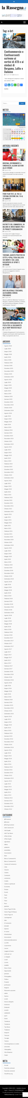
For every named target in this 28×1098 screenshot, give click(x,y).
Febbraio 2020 (8, 565)
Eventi (6, 892)
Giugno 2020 (8, 553)
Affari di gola (7, 839)
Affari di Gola (8, 836)
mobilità (6, 965)
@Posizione (7, 819)
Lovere (6, 962)
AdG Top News (8, 833)
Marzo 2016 (7, 697)
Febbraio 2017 (8, 666)
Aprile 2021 (7, 525)
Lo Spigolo (7, 957)
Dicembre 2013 (8, 772)
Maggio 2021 (8, 522)
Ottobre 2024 (8, 407)
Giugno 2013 (8, 786)
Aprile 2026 (7, 357)
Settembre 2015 (9, 713)
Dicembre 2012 (8, 803)
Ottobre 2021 (8, 508)
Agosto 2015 (8, 716)
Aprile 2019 (7, 593)
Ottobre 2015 (8, 711)
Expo (5, 895)
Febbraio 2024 (8, 430)
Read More (6, 89)
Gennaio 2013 (8, 800)
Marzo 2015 (7, 730)
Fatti (5, 898)
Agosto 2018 (8, 615)
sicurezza (7, 1004)
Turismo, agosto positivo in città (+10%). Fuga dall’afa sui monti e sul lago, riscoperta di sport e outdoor (14, 260)
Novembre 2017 (9, 640)
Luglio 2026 (7, 348)
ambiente (6, 847)
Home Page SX (8, 914)
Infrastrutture (8, 934)
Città (5, 867)
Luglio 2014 (7, 753)
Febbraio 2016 (8, 699)
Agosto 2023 (8, 447)
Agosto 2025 (8, 379)
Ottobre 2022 (8, 475)
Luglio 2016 (7, 685)
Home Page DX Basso (10, 912)
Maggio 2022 (8, 489)
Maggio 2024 (8, 421)
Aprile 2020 (7, 559)
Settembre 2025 (9, 377)
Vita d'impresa (8, 1052)
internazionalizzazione (10, 940)
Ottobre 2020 (8, 542)
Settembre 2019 (9, 579)
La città (6, 943)
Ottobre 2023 (8, 441)
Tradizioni (7, 1030)
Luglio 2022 (7, 483)
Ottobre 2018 (8, 610)
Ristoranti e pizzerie (9, 990)
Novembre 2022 (9, 472)
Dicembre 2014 (8, 739)
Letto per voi (7, 954)
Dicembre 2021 (8, 503)
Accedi (6, 1065)
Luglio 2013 (7, 784)
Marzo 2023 (7, 461)
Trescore (6, 1035)
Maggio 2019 (8, 590)
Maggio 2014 (8, 758)
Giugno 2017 (8, 654)
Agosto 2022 (8, 480)
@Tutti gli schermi (9, 825)
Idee (5, 920)
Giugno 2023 (8, 452)
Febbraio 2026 (8, 362)
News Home (7, 968)
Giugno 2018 (8, 621)
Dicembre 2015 (8, 705)
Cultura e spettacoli (9, 884)
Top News (7, 1027)
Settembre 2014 (9, 747)
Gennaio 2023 (8, 466)
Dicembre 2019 (8, 570)
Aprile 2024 (7, 424)
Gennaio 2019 (8, 601)
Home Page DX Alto (10, 909)
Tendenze (7, 1021)
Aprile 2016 (7, 694)
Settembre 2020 (9, 545)
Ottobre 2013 (8, 775)
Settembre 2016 (9, 680)
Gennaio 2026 (8, 365)
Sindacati (6, 1007)
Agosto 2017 (8, 649)
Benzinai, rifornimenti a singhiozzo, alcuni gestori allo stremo (13, 165)
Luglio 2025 (7, 382)
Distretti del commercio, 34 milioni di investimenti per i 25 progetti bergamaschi (14, 226)
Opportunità (7, 971)
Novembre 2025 (9, 371)
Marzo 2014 (7, 764)
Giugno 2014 (8, 756)
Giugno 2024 (8, 419)
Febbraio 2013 (8, 798)
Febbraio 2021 (8, 531)
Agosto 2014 (8, 750)
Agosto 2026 (8, 346)
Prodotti (6, 982)
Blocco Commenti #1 (10, 858)
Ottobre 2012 (8, 809)
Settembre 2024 (9, 410)
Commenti (7, 875)
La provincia (7, 945)
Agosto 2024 (8, 413)
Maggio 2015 (8, 725)
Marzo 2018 (7, 629)
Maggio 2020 (8, 556)
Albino (6, 844)
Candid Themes (19, 1094)
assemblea (7, 850)
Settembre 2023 (9, 444)
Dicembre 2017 (8, 638)
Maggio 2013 (8, 789)
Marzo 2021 (7, 528)
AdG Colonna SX (9, 827)
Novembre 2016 (9, 674)
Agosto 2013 (8, 781)
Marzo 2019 (7, 595)
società (6, 1010)
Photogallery (7, 976)
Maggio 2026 (8, 354)
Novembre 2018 (9, 607)
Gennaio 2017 (8, 668)
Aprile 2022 (7, 492)
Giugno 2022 (8, 486)
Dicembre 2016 (8, 671)
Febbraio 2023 (8, 464)
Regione (6, 987)
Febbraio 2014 (8, 767)
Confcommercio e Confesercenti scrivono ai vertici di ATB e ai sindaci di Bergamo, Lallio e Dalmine (14, 61)
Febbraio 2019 (8, 598)
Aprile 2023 (7, 458)
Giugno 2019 (8, 587)
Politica (6, 979)
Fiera (5, 900)
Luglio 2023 (7, 450)
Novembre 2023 (9, 438)
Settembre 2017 (9, 646)
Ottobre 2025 (8, 374)
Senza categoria (8, 1001)
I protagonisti (8, 917)
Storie (6, 1018)
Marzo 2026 (7, 360)
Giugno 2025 (8, 385)
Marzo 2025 (7, 393)
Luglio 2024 (7, 416)
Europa (6, 889)
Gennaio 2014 (8, 770)
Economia (7, 886)
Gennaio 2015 (8, 736)
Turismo (6, 1041)
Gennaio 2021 (8, 534)
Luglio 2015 (7, 719)
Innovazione (7, 937)
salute (6, 993)
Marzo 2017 (7, 663)
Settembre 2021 (9, 511)
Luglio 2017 (7, 652)
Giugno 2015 (8, 722)
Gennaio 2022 (8, 500)
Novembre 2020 (9, 539)
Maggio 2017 (8, 657)
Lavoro (6, 948)
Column (6, 872)
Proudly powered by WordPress (11, 1092)
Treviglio (6, 1038)
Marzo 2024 (7, 427)
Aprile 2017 (7, 660)
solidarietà (7, 1013)
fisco (5, 903)
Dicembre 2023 (8, 435)
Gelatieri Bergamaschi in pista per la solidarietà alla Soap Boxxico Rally (12, 325)
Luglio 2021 (7, 517)
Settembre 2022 (9, 478)
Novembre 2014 (9, 741)
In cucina (6, 931)
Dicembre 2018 (8, 604)
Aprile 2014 (7, 761)
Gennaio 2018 (8, 635)
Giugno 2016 (8, 688)
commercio (7, 878)
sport (5, 1016)
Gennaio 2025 (8, 399)
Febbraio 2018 (8, 632)
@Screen (6, 822)
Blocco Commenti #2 (10, 861)
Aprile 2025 (7, 391)
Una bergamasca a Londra (11, 1044)
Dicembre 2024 (8, 402)
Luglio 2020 (7, 551)
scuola (6, 999)
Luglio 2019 (7, 584)
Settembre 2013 (9, 778)
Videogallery (7, 1049)
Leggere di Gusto (9, 951)
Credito (6, 881)
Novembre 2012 (9, 806)
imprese (6, 928)
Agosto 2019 (8, 581)
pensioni (6, 973)
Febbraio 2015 (8, 733)
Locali (5, 959)
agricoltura (7, 841)
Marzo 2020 (7, 562)
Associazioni (7, 853)
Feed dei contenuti (9, 1068)
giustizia (6, 906)
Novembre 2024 (9, 405)
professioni (7, 985)
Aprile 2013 (7, 792)
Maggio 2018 (8, 624)
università (7, 1046)
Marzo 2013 (7, 795)
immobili (6, 926)
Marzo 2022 (7, 494)
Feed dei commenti (9, 1071)
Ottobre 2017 (8, 643)
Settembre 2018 (9, 612)
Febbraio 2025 (8, 396)
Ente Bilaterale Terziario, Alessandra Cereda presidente (13, 293)
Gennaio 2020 (8, 567)
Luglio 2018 (7, 618)
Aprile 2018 (7, 626)
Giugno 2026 (8, 351)
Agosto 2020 (8, 548)
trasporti (6, 1032)
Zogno (6, 1055)
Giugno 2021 (8, 520)
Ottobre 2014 (8, 744)
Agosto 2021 (8, 514)
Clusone (6, 870)
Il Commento (7, 923)
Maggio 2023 (8, 455)
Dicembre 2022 (8, 469)
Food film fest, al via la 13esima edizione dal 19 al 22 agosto (13, 196)
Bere (5, 855)
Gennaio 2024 (8, 433)
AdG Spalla (7, 830)
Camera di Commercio (10, 864)
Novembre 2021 (9, 506)
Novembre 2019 (9, 573)
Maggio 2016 (8, 691)
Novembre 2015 (9, 708)
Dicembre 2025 (8, 368)
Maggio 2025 (8, 388)
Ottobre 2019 (8, 576)
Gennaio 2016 (8, 702)
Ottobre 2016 (8, 677)
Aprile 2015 (7, 727)
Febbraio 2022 (8, 497)
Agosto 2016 (8, 683)
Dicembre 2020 (8, 537)
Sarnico (6, 996)
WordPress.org (8, 1073)
